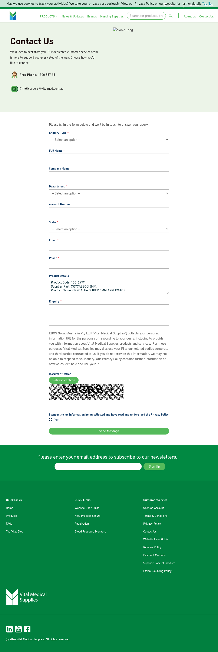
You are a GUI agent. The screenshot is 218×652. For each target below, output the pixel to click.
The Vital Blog (14, 532)
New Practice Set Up (87, 516)
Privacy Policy (112, 359)
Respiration (82, 524)
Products (11, 516)
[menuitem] (49, 16)
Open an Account (153, 508)
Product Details (59, 276)
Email (52, 240)
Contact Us (150, 532)
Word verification (60, 374)
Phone (53, 258)
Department (57, 186)
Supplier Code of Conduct (159, 563)
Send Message (109, 431)
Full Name (55, 150)
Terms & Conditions (155, 516)
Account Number (60, 204)
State (52, 222)
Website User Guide (87, 508)
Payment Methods (154, 555)
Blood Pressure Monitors (90, 532)
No (210, 3)
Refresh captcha (63, 380)
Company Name (59, 168)
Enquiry (54, 301)
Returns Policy (152, 547)
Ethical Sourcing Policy (157, 571)
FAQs (9, 524)
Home (9, 508)
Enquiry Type (57, 132)
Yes (56, 420)
